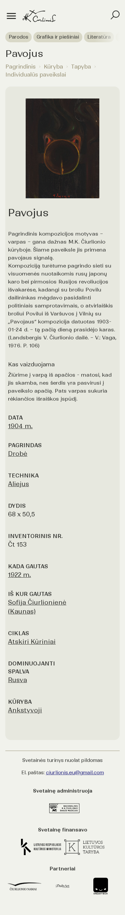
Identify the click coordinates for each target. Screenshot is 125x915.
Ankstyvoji (25, 710)
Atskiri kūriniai (32, 641)
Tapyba (81, 66)
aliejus (18, 484)
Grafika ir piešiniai (58, 37)
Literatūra (99, 37)
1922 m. (19, 575)
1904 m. (20, 426)
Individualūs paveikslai (35, 74)
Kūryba (53, 66)
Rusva (17, 680)
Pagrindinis (20, 66)
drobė (17, 453)
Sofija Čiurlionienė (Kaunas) (37, 607)
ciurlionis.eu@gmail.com (75, 773)
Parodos (18, 37)
